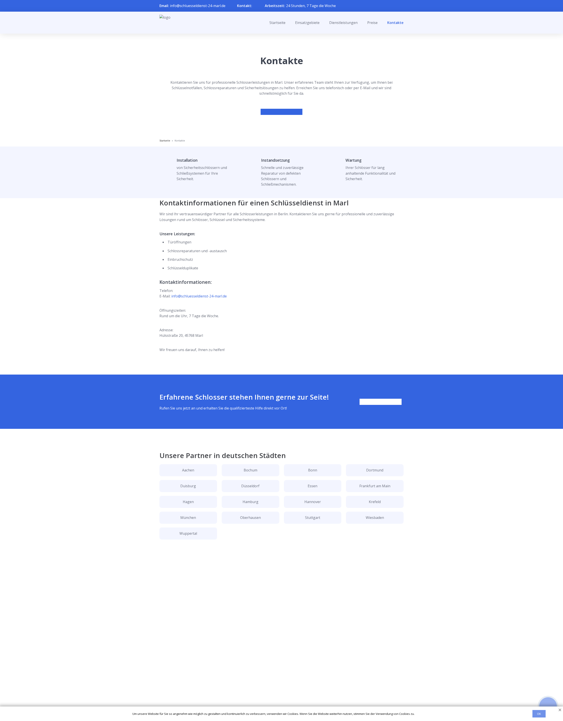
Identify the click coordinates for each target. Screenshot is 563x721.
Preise (372, 22)
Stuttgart (312, 517)
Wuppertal (188, 533)
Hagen (188, 501)
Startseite (277, 22)
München (188, 517)
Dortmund (374, 470)
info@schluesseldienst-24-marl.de (197, 5)
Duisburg (188, 486)
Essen (312, 486)
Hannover (312, 501)
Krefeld (375, 501)
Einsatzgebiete (307, 22)
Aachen (188, 470)
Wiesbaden (375, 517)
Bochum (250, 470)
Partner (275, 694)
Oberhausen (250, 517)
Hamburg (250, 501)
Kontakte (395, 22)
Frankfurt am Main (374, 486)
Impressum (278, 701)
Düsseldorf (250, 486)
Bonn (312, 470)
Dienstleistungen (343, 22)
